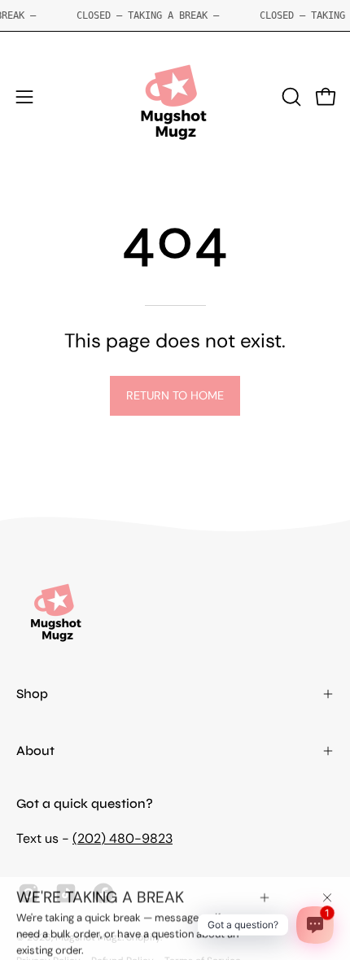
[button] (289, 96)
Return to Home (175, 395)
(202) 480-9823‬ (122, 838)
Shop (32, 693)
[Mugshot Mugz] (175, 97)
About (35, 750)
